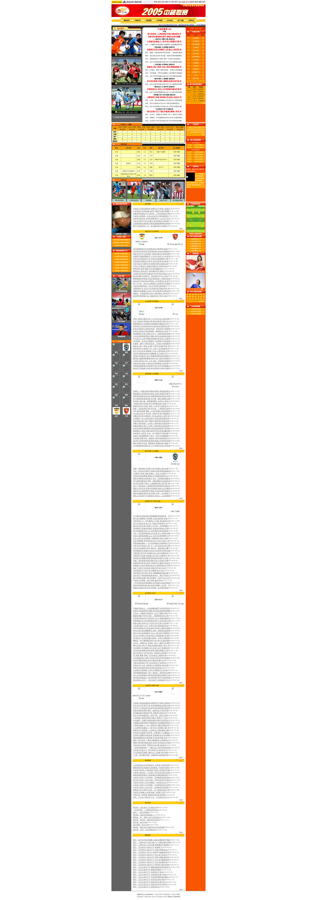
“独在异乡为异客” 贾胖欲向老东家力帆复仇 (149, 745)
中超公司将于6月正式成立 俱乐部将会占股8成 (150, 221)
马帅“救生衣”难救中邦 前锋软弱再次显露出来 (150, 264)
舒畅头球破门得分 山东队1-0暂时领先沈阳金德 (151, 426)
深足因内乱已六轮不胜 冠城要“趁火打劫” (149, 570)
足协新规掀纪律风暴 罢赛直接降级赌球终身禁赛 (151, 224)
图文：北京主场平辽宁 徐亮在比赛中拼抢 (149, 880)
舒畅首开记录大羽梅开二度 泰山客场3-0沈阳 (150, 416)
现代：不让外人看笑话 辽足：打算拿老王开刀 (150, 797)
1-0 (132, 127)
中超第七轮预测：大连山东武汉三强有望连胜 (150, 216)
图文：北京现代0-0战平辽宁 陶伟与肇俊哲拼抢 (151, 857)
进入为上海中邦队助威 (173, 92)
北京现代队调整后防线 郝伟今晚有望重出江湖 (150, 650)
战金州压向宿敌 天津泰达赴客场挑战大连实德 (150, 363)
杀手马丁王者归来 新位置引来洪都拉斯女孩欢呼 (151, 708)
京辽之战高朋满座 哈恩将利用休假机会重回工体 (151, 675)
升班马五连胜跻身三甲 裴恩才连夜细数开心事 (150, 259)
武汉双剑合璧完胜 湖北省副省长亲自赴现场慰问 (151, 251)
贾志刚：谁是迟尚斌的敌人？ (144, 815)
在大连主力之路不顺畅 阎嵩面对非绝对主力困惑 (151, 339)
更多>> (181, 228)
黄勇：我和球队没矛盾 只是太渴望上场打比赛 (150, 469)
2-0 (123, 127)
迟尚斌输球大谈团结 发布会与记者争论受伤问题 (151, 551)
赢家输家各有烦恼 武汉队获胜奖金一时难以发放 (151, 279)
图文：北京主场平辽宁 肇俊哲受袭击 (147, 870)
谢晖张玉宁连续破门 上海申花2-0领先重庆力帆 (151, 730)
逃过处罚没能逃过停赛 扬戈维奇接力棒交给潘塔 (151, 368)
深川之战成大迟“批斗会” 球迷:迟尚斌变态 (149, 523)
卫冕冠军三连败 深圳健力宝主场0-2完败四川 (150, 556)
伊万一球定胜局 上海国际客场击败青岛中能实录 (151, 486)
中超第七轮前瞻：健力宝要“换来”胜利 (147, 580)
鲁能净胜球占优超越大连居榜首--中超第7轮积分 (151, 768)
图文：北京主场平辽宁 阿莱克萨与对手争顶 (150, 885)
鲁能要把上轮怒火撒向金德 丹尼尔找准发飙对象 (151, 431)
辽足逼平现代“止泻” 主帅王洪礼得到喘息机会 (150, 626)
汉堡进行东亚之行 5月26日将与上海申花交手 (150, 750)
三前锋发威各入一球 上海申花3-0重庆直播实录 (151, 725)
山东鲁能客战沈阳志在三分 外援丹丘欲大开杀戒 (151, 446)
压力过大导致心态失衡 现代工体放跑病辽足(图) (151, 636)
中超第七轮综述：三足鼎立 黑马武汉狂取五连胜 (151, 773)
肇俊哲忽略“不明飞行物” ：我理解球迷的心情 (150, 616)
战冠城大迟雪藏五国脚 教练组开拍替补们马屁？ (151, 558)
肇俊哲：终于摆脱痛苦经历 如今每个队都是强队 (166, 117)
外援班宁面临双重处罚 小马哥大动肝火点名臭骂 (151, 256)
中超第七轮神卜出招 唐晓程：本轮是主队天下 (150, 783)
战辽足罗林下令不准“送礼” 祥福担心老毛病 (149, 653)
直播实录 (172, 39)
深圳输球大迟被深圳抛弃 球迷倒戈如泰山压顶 (150, 528)
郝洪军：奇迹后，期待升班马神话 (146, 820)
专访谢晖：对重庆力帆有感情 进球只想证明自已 (151, 720)
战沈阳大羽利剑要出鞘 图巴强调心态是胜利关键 (151, 441)
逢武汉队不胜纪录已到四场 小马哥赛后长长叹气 (151, 281)
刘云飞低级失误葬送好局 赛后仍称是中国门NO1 (151, 321)
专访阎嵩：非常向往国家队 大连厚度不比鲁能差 (166, 73)
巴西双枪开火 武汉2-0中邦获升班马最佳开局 (150, 289)
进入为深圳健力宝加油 (157, 106)
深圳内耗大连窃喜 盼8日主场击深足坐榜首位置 (151, 326)
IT (169, 2)
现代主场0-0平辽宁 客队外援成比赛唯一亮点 (150, 645)
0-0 (170, 127)
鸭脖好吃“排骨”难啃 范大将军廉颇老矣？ (149, 269)
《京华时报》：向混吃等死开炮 (145, 810)
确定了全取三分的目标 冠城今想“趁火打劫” (149, 568)
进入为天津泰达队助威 (173, 76)
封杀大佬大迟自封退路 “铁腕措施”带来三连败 (150, 538)
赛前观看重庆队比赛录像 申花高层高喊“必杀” (150, 738)
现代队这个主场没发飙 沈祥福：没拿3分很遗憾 (151, 638)
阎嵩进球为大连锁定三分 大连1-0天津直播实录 (151, 349)
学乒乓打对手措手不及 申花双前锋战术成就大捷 (151, 706)
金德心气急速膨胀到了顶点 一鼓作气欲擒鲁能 (150, 436)
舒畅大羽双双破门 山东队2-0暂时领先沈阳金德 (151, 423)
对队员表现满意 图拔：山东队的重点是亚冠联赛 (151, 411)
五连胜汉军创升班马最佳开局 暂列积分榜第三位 (151, 274)
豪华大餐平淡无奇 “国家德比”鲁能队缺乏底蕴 (150, 443)
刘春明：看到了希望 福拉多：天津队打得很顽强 (166, 70)
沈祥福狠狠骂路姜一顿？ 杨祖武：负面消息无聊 (151, 673)
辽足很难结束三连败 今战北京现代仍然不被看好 (151, 658)
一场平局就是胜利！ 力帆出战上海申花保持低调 (151, 748)
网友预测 (123, 129)
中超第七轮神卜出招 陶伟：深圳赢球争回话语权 (151, 778)
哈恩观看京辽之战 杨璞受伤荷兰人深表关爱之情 (151, 621)
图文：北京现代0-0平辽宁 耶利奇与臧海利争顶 (151, 852)
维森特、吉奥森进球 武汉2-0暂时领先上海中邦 (151, 293)
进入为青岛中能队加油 (157, 84)
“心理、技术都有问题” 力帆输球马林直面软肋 (150, 755)
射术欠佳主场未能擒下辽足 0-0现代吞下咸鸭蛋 (151, 633)
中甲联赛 (159, 20)
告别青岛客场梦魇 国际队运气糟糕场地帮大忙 (150, 476)
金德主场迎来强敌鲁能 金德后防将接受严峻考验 (151, 428)
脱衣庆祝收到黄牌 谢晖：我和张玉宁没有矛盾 (150, 710)
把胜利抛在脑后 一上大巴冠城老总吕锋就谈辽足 (151, 543)
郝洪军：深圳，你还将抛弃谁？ (145, 830)
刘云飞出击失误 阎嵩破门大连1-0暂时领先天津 (151, 351)
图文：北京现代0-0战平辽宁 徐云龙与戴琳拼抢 (151, 860)
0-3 (141, 127)
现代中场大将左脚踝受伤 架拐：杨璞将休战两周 (151, 631)
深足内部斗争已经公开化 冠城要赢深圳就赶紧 (150, 573)
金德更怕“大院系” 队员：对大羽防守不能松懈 (150, 433)
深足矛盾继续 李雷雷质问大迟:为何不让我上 (150, 541)
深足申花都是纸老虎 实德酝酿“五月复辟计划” (150, 354)
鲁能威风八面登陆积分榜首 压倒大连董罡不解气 (151, 394)
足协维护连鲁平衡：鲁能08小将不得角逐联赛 (150, 438)
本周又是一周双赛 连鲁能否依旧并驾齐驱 (149, 795)
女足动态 (170, 20)
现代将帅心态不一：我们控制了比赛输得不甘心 (151, 680)
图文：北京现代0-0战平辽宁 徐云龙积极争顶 (150, 862)
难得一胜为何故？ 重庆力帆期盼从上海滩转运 (150, 740)
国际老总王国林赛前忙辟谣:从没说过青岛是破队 (151, 491)
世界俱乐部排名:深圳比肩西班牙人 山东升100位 (151, 219)
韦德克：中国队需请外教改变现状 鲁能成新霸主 (151, 391)
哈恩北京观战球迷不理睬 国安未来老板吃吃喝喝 (151, 611)
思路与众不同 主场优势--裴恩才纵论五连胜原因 (151, 254)
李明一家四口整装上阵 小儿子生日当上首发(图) (151, 319)
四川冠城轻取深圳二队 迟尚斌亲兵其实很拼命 (150, 531)
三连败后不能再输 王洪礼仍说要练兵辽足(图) (150, 670)
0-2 (160, 127)
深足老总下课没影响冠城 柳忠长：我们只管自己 (151, 575)
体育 (159, 2)
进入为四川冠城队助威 (173, 106)
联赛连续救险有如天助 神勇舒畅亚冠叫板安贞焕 (151, 396)
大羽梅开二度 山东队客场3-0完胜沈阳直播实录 (151, 418)
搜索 (200, 2)
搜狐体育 (127, 20)
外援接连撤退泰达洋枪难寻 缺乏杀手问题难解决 (151, 366)
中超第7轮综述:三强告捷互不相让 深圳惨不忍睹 (151, 770)
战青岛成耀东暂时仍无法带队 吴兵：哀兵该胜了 (151, 493)
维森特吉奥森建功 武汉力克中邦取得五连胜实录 (151, 291)
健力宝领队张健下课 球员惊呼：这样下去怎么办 (151, 578)
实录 (174, 152)
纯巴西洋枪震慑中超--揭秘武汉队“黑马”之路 (150, 296)
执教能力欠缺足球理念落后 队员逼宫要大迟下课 (151, 566)
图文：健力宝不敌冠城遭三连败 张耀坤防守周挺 (151, 840)
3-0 (180, 127)
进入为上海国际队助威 (173, 84)
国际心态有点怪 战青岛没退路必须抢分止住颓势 (151, 488)
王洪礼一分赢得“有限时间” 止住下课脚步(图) (150, 613)
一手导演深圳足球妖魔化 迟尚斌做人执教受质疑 (151, 583)
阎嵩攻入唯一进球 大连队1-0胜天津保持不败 (150, 346)
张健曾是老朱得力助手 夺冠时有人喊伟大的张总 (151, 563)
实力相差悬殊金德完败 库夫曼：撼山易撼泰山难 (151, 399)
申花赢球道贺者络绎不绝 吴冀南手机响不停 (150, 713)
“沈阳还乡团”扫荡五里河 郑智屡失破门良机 (149, 404)
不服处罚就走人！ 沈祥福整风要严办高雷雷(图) (151, 608)
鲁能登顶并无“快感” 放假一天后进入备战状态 (165, 59)
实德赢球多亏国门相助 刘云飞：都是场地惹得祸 (151, 334)
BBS (203, 2)
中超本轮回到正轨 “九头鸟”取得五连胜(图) (149, 286)
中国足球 (138, 20)
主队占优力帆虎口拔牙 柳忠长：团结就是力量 (150, 548)
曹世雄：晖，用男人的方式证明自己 (147, 817)
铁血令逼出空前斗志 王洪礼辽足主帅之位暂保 (150, 623)
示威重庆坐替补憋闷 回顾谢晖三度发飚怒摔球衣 (166, 44)
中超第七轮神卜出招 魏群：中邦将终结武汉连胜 (151, 785)
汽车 (172, 2)
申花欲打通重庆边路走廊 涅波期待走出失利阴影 (151, 735)
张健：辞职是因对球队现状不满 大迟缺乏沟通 (150, 561)
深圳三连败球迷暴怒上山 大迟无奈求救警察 (150, 536)
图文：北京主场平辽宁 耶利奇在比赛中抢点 (150, 882)
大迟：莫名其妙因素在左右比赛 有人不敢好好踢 (166, 100)
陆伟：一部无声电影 (141, 812)
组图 (178, 152)
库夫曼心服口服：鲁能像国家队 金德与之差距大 (151, 401)
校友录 (192, 2)
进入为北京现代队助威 (173, 121)
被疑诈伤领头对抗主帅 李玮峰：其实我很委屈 (150, 588)
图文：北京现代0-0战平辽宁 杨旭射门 (147, 847)
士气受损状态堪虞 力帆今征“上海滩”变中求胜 (150, 753)
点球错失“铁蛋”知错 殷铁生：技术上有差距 (149, 474)
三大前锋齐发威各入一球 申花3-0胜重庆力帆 (150, 728)
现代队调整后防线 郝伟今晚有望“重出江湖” (149, 660)
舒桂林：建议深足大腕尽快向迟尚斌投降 (148, 827)
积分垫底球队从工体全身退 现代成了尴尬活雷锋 (151, 628)
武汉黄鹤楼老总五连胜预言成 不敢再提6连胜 (150, 249)
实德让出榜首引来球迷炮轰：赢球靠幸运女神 (150, 331)
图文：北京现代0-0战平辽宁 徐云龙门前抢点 (150, 855)
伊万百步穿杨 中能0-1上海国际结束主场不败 (150, 483)
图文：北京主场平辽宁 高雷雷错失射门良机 (150, 875)
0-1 (151, 127)
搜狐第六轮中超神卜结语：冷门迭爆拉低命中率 (151, 790)
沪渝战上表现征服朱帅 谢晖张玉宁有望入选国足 (151, 209)
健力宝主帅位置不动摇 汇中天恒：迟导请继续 (150, 526)
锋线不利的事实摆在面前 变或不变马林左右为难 (151, 743)
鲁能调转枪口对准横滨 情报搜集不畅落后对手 (150, 324)
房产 (176, 2)
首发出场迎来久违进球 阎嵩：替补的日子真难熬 (151, 329)
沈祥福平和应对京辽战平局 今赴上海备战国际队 (151, 618)
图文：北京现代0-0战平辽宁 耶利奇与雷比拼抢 (151, 865)
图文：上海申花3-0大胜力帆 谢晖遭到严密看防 (151, 845)
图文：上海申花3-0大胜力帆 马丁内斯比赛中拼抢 (152, 842)
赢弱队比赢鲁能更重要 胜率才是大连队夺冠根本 (151, 358)
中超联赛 (149, 20)
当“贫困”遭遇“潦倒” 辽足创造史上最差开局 (149, 655)
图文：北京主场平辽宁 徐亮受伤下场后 (148, 872)
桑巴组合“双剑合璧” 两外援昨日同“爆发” (148, 271)
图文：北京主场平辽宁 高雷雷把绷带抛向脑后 (150, 877)
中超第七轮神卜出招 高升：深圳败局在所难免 (150, 787)
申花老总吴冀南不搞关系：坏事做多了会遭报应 (151, 733)
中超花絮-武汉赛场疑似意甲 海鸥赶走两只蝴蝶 (151, 211)
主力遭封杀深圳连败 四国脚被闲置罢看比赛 (150, 516)
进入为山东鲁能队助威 (173, 62)
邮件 (196, 2)
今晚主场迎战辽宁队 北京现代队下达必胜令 (150, 663)
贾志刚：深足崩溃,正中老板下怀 (145, 808)
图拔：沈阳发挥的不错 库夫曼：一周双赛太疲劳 (166, 52)
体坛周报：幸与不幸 (141, 825)
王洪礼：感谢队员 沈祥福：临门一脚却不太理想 (166, 114)
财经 (166, 2)
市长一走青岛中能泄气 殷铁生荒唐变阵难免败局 (151, 471)
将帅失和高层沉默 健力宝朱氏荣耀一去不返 (150, 585)
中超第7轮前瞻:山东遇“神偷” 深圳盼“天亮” (149, 792)
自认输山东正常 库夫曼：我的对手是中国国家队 (166, 56)
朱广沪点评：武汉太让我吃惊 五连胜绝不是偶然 (151, 284)
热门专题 (181, 20)
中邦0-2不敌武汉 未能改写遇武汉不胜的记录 (150, 266)
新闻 (155, 2)
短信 (183, 2)
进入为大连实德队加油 (157, 76)
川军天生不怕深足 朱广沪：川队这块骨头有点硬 (151, 546)
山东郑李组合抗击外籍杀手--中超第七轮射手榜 (151, 765)
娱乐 (163, 2)
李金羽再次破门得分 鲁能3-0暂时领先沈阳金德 (151, 421)
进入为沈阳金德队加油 (157, 62)
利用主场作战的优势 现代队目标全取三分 (149, 668)
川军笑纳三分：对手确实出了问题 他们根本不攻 (151, 521)
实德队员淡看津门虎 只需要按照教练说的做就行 (151, 356)
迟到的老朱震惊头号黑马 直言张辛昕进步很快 (150, 261)
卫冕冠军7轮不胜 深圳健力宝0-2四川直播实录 (150, 553)
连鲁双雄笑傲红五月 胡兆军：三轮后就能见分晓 (151, 214)
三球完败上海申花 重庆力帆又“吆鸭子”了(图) (150, 718)
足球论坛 (191, 20)
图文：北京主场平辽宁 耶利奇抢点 (146, 887)
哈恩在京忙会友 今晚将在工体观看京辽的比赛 (150, 665)
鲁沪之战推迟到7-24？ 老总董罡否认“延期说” (150, 226)
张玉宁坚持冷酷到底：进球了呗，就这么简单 (150, 715)
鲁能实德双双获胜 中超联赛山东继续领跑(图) (150, 775)
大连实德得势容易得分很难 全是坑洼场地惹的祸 (151, 336)
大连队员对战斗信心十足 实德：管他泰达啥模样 (151, 361)
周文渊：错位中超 (140, 822)
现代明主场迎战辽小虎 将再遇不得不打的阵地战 (151, 678)
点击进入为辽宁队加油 (157, 121)
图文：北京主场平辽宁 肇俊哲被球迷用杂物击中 (151, 867)
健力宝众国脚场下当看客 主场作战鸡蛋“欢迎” (150, 519)
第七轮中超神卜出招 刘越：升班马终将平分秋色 (151, 780)
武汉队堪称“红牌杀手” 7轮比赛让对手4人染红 (150, 276)
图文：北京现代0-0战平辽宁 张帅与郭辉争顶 (150, 850)
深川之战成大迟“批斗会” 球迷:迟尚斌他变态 (164, 103)
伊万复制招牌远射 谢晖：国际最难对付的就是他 (151, 481)
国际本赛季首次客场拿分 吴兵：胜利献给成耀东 (151, 479)
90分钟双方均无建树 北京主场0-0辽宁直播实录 (151, 648)
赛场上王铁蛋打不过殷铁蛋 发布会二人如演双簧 (151, 496)
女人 (180, 2)
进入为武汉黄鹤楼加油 (157, 92)
